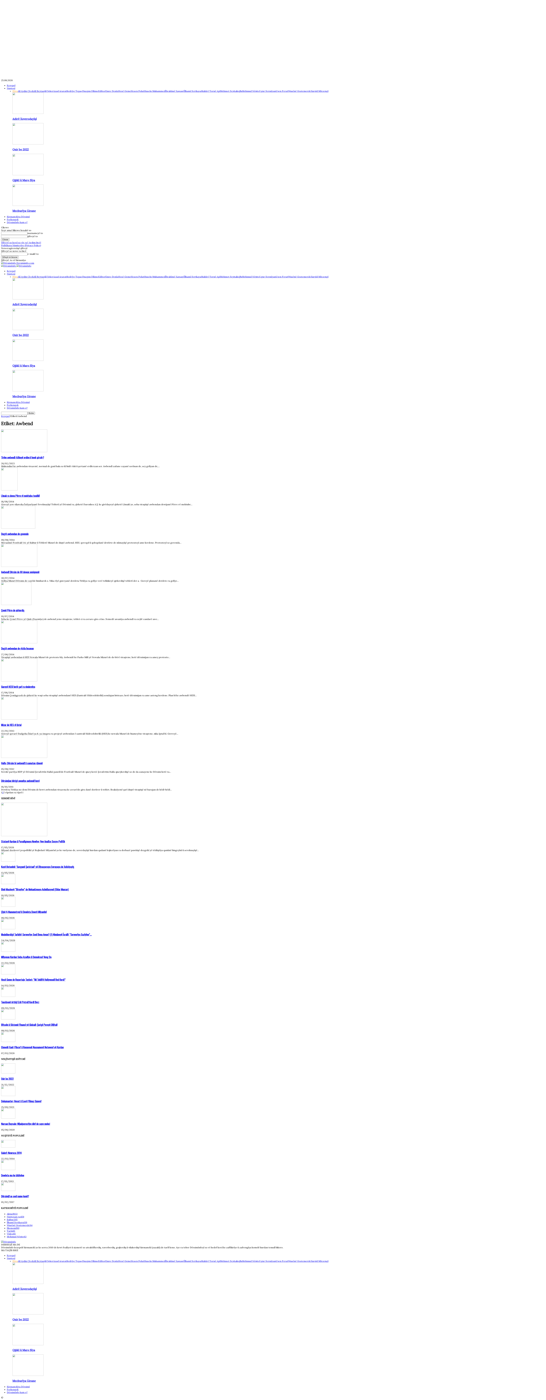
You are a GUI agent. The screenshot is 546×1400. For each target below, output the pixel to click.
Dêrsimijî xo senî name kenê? (15, 1196)
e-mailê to (33, 253)
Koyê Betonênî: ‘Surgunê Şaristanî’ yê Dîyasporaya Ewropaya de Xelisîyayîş (37, 867)
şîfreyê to (32, 236)
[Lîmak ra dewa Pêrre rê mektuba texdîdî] (9, 489)
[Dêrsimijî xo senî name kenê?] (8, 1190)
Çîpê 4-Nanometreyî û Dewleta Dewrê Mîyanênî (24, 912)
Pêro (15, 91)
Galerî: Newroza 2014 (11, 1153)
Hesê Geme (124, 91)
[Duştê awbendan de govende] (18, 527)
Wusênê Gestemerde (299, 91)
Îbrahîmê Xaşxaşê (174, 91)
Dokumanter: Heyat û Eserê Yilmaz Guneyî (21, 1101)
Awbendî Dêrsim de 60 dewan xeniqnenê (20, 572)
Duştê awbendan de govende (15, 534)
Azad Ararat (60, 91)
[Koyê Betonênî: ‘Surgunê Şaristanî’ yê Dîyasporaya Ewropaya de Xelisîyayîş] (8, 860)
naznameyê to (35, 233)
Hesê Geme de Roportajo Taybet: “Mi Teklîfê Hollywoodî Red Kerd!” (33, 979)
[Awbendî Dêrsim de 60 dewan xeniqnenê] (19, 566)
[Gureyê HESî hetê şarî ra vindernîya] (19, 680)
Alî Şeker (48, 91)
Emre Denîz (111, 91)
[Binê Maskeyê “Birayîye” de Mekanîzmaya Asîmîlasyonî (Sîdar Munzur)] (8, 883)
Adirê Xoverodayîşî (25, 119)
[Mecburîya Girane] (28, 205)
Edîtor (101, 91)
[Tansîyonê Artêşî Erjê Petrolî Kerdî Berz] (8, 996)
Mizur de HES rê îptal (11, 725)
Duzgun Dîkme (90, 91)
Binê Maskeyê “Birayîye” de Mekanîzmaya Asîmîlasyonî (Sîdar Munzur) (35, 889)
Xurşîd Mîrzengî (319, 91)
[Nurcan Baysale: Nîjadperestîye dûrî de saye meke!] (8, 1117)
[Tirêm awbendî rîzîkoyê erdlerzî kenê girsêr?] (24, 451)
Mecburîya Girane (24, 210)
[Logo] (8, 265)
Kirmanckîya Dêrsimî (18, 216)
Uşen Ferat (282, 91)
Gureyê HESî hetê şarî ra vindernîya (18, 687)
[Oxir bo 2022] (28, 143)
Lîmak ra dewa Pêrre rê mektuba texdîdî (20, 496)
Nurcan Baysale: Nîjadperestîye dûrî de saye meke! (25, 1124)
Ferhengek (12, 219)
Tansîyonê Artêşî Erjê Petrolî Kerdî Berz (20, 1002)
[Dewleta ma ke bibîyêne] (8, 1169)
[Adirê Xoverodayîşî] (28, 113)
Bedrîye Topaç (74, 91)
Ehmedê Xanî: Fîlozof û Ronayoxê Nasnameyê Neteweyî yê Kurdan (32, 1047)
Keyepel (11, 85)
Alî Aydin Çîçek (26, 91)
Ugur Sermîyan (267, 91)
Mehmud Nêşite (250, 91)
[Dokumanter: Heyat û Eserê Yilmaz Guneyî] (8, 1095)
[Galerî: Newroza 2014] (8, 1146)
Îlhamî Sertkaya (192, 91)
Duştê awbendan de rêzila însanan (17, 648)
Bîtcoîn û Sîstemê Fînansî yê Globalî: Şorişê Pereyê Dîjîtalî (29, 1025)
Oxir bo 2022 (21, 149)
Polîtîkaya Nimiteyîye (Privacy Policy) (21, 245)
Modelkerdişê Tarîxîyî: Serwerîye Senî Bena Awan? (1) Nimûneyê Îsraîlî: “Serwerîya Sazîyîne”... (46, 934)
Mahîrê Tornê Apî (210, 91)
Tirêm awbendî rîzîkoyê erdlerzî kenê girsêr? (22, 457)
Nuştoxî (11, 88)
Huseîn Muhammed (154, 91)
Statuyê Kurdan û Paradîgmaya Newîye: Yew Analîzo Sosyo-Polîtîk (33, 841)
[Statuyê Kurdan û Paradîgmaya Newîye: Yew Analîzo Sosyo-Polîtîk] (24, 835)
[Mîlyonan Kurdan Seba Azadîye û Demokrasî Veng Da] (8, 950)
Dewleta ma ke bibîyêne (12, 1175)
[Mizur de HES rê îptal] (19, 718)
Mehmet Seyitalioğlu (231, 91)
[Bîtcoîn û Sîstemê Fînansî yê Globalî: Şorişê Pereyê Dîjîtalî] (8, 1018)
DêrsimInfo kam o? (17, 222)
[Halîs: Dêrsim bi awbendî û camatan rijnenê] (24, 757)
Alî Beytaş (39, 91)
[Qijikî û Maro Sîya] (28, 174)
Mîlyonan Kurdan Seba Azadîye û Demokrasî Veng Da (26, 957)
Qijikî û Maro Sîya (24, 180)
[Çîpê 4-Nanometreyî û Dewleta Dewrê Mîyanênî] (8, 905)
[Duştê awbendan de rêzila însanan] (19, 642)
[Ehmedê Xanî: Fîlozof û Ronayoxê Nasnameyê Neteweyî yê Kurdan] (8, 1041)
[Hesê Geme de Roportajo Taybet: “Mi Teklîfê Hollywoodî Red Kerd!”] (8, 973)
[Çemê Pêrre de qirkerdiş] (16, 604)
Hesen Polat (137, 91)
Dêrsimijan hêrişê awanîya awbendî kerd (20, 781)
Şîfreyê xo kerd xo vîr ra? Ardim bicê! (21, 242)
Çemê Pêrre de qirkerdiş (12, 610)
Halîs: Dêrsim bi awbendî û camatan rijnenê (22, 763)
